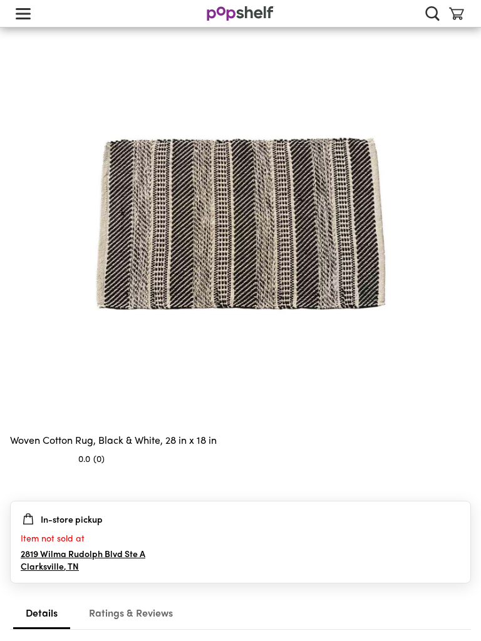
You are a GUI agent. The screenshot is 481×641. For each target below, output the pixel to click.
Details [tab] (42, 612)
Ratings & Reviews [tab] (131, 612)
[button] (461, 483)
